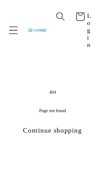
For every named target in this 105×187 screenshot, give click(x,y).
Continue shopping (52, 130)
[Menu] (13, 30)
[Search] (60, 16)
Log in (89, 30)
